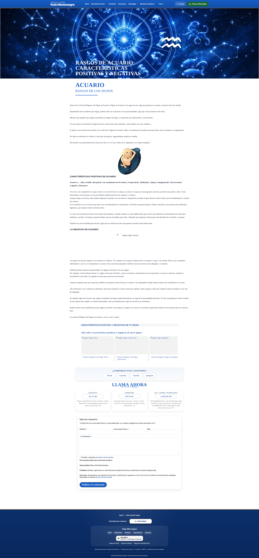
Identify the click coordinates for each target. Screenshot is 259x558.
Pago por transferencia (142, 543)
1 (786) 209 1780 (166, 396)
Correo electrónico (121, 429)
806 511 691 (129, 396)
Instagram (149, 375)
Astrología (132, 4)
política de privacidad (105, 457)
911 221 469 (93, 396)
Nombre (83, 429)
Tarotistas (112, 4)
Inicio (87, 4)
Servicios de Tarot (97, 4)
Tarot (161, 4)
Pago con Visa (114, 543)
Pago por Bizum (126, 543)
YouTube (136, 375)
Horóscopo (122, 4)
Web (148, 429)
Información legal (133, 515)
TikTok (109, 375)
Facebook (122, 375)
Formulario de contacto (117, 521)
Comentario (87, 436)
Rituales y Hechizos (147, 4)
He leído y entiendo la (97, 457)
